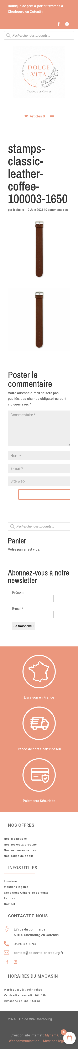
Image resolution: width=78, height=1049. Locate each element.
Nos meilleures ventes (20, 850)
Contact (9, 904)
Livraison (10, 881)
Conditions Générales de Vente (26, 892)
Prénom (18, 593)
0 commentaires (56, 209)
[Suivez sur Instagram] (67, 24)
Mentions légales (16, 886)
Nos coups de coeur (18, 855)
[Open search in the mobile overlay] (39, 35)
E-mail (18, 609)
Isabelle (18, 209)
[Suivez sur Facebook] (58, 24)
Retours (9, 898)
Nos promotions (15, 838)
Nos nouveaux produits (20, 844)
